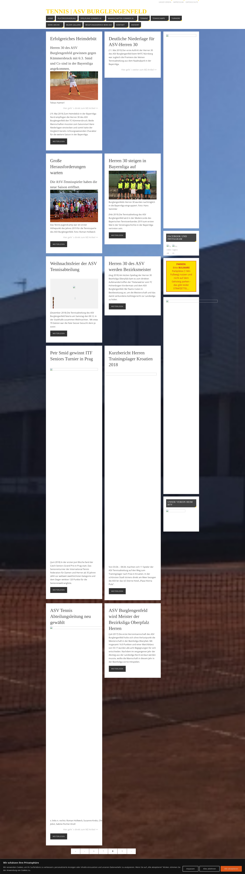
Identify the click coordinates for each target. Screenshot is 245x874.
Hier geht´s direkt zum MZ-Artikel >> (80, 237)
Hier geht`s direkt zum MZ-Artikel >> (80, 108)
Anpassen (190, 868)
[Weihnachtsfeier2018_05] (85, 303)
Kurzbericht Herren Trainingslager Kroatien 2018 (131, 358)
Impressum (178, 2)
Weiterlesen (59, 141)
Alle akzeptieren (231, 868)
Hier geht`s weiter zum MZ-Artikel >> (139, 69)
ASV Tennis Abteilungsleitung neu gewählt (70, 616)
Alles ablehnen (209, 868)
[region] (122, 866)
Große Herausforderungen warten (68, 166)
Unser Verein (165, 2)
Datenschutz (192, 2)
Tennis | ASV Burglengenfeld (96, 11)
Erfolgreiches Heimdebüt (73, 38)
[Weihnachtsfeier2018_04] (64, 303)
